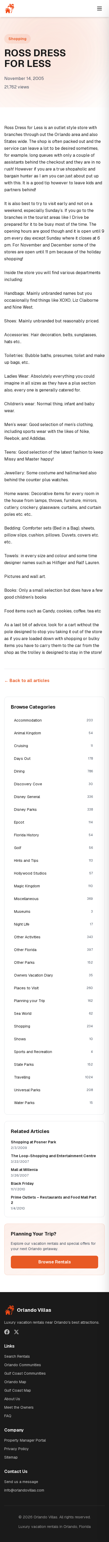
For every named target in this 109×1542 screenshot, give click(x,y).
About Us (12, 1398)
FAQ (7, 1415)
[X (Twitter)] (16, 1332)
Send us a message (21, 1481)
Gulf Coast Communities (25, 1373)
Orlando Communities (22, 1364)
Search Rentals (17, 1356)
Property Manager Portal (25, 1440)
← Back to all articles (26, 680)
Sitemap (11, 1457)
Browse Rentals (54, 1262)
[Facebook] (7, 1332)
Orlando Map (15, 1381)
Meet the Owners (19, 1407)
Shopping (17, 38)
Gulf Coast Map (17, 1390)
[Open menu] (99, 8)
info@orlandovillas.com (24, 1490)
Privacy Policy (16, 1448)
